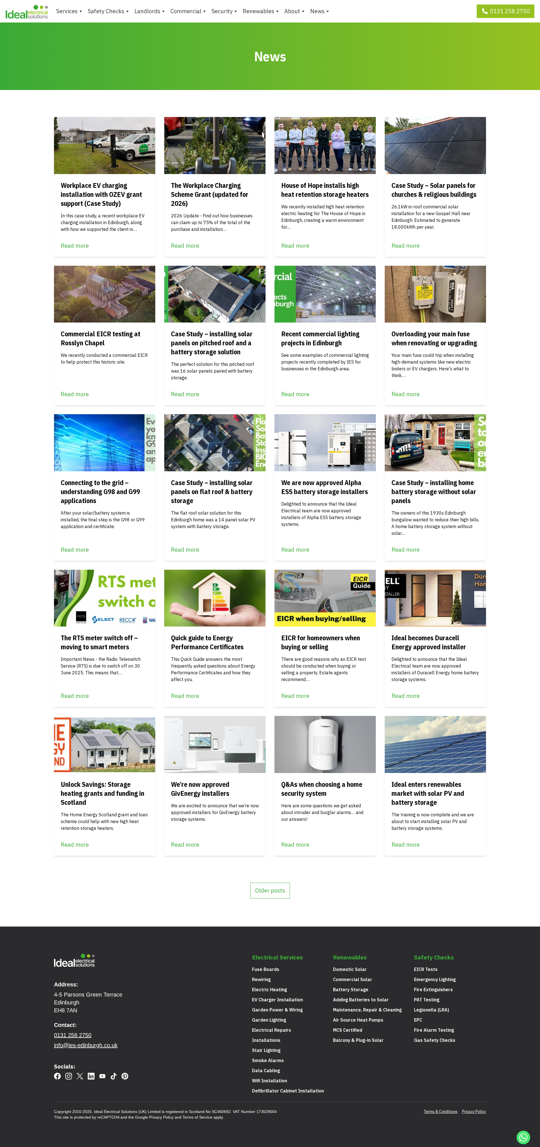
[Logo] (27, 11)
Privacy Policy (161, 1117)
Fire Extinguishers (433, 989)
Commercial (185, 11)
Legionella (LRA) (431, 1010)
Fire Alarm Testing (434, 1030)
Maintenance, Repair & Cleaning (367, 1010)
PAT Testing (426, 999)
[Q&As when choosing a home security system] (325, 744)
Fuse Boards (265, 969)
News (317, 11)
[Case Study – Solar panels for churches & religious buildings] (435, 145)
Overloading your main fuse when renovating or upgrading (434, 338)
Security (222, 11)
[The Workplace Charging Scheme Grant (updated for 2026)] (215, 145)
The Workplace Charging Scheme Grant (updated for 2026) (209, 194)
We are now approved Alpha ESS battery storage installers (324, 487)
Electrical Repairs (271, 1030)
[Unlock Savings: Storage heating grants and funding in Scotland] (104, 744)
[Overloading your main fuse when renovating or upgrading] (435, 294)
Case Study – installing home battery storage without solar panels (434, 491)
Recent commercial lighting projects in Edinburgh (320, 338)
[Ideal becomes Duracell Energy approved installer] (435, 598)
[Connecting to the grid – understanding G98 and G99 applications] (104, 442)
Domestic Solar (350, 969)
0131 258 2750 (510, 11)
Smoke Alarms (268, 1060)
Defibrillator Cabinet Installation (288, 1091)
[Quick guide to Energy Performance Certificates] (215, 598)
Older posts (270, 890)
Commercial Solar (352, 979)
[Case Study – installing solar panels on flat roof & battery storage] (215, 442)
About (292, 11)
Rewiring (261, 979)
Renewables (258, 11)
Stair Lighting (266, 1050)
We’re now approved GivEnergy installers (200, 789)
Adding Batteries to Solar (361, 999)
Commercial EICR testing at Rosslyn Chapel (100, 338)
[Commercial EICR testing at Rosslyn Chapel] (104, 294)
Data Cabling (266, 1070)
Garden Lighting (269, 1020)
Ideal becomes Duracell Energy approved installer (429, 642)
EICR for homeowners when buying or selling (320, 642)
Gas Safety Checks (434, 1040)
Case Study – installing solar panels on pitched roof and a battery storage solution (212, 342)
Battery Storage (350, 989)
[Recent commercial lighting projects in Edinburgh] (325, 294)
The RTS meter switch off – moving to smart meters (99, 642)
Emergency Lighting (435, 979)
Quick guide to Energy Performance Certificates (207, 642)
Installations (266, 1040)
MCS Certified (347, 1030)
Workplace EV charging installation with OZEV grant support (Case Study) (101, 194)
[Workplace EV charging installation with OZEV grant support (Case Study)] (104, 145)
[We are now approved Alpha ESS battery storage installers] (325, 442)
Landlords (147, 11)
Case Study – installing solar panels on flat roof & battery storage (212, 491)
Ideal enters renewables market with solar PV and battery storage (428, 793)
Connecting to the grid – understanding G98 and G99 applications (100, 491)
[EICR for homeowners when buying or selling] (325, 598)
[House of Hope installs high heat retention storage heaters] (325, 145)
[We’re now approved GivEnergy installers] (215, 744)
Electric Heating (269, 989)
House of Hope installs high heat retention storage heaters (325, 190)
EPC (418, 1020)
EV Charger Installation (277, 999)
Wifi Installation (269, 1080)
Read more (75, 245)
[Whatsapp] (524, 1138)
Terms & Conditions (441, 1111)
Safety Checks (106, 11)
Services (67, 11)
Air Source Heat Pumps (358, 1020)
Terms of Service (197, 1117)
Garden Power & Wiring (277, 1010)
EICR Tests (426, 969)
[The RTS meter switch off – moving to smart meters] (104, 598)
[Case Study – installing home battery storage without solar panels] (435, 442)
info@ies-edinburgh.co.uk (86, 1045)
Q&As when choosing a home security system (321, 789)
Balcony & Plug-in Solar (358, 1040)
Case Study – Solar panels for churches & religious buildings (434, 190)
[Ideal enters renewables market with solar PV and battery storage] (435, 744)
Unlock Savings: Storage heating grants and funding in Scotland (102, 793)
